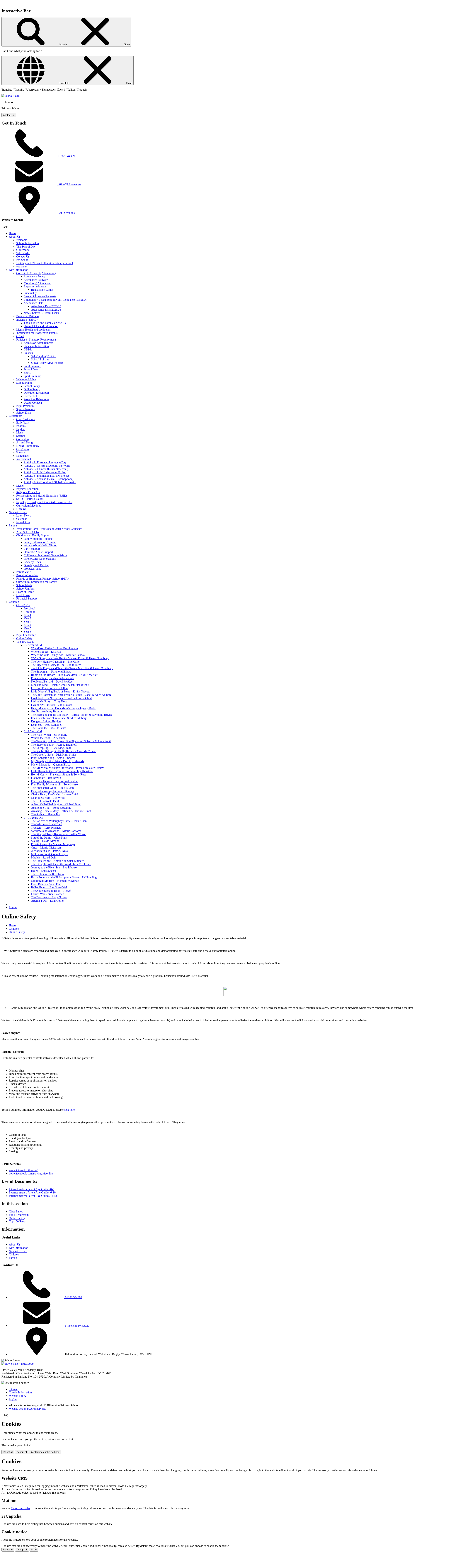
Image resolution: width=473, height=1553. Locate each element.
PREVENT (30, 396)
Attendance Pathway (36, 279)
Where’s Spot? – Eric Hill (46, 651)
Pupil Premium (32, 366)
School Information (27, 243)
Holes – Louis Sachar (43, 870)
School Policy (32, 386)
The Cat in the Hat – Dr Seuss (48, 728)
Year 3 (27, 621)
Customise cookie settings (45, 1452)
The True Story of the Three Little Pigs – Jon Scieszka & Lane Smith (71, 741)
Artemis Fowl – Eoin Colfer (47, 900)
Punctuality (30, 293)
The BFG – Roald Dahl (45, 801)
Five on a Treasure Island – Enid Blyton (54, 781)
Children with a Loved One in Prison (45, 555)
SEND (28, 372)
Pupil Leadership (26, 635)
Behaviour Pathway (27, 316)
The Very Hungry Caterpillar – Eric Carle (55, 661)
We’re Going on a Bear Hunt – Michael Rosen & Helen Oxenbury (70, 658)
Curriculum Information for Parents (36, 581)
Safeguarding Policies (43, 356)
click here (69, 1109)
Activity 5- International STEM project (46, 475)
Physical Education (27, 488)
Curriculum (15, 415)
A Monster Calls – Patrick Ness (49, 850)
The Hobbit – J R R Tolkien (47, 874)
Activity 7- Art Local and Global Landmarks (50, 482)
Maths (19, 432)
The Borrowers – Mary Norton (49, 897)
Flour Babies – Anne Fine (46, 884)
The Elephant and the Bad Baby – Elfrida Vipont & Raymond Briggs (71, 714)
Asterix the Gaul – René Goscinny (51, 807)
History (20, 452)
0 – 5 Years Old (33, 645)
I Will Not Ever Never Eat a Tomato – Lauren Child (61, 698)
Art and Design (25, 442)
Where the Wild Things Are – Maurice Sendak (58, 655)
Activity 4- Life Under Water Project (45, 472)
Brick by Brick (32, 562)
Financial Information (36, 346)
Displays (21, 508)
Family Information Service (40, 542)
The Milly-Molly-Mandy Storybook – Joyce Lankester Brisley (67, 767)
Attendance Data (33, 303)
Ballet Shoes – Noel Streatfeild (49, 887)
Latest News (23, 515)
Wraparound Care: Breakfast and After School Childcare (49, 528)
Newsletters (23, 522)
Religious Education (28, 492)
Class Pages (23, 605)
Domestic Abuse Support (38, 552)
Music (19, 485)
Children (14, 601)
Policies (28, 352)
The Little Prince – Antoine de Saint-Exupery (57, 860)
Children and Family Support (33, 535)
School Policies (40, 359)
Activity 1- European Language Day (45, 462)
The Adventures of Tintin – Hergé (51, 890)
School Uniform (25, 588)
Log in (13, 907)
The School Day (25, 246)
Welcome (21, 239)
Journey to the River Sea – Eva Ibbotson (54, 867)
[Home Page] (10, 95)
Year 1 (27, 615)
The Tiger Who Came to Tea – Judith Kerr (56, 664)
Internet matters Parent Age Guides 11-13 (33, 1195)
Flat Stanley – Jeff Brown (46, 777)
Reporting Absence (35, 286)
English (20, 429)
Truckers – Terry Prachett (46, 827)
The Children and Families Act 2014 (45, 322)
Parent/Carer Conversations (40, 558)
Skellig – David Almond (45, 840)
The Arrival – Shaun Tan (45, 814)
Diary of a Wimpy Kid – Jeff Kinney (52, 791)
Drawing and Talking (36, 565)
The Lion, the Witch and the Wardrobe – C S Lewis (61, 864)
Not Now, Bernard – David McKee (51, 681)
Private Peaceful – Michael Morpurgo (53, 844)
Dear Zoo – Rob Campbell (46, 724)
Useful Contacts (33, 402)
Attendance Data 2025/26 (46, 309)
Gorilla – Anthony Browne (46, 711)
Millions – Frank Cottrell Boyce (49, 854)
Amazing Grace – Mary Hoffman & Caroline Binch (61, 811)
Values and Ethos (26, 379)
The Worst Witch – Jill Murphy (49, 734)
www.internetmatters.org (23, 1170)
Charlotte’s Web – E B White (48, 797)
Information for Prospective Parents (36, 332)
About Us (14, 236)
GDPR (28, 349)
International (23, 459)
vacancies (22, 266)
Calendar (21, 518)
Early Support (32, 548)
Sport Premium (32, 376)
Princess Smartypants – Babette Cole (52, 678)
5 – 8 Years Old (33, 731)
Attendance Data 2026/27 (46, 306)
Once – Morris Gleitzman (46, 847)
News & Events (18, 512)
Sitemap (13, 1389)
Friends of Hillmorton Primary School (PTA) (42, 578)
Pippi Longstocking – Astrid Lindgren (53, 757)
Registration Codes (42, 289)
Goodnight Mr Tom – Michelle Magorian (55, 880)
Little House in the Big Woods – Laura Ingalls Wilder (62, 771)
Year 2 (27, 618)
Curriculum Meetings (28, 505)
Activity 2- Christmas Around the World (47, 465)
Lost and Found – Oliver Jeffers (49, 688)
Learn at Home (25, 591)
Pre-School (22, 259)
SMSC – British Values (29, 498)
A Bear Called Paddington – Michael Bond (56, 804)
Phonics (20, 425)
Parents (13, 525)
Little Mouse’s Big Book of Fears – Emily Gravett (60, 691)
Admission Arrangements (38, 342)
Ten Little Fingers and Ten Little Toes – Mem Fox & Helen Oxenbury (72, 668)
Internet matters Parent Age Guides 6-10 (32, 1192)
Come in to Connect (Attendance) (36, 273)
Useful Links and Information (41, 326)
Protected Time (32, 568)
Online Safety (32, 389)
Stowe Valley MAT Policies (47, 362)
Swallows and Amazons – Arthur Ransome (56, 830)
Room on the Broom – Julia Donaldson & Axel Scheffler (64, 674)
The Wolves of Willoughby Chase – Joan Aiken (59, 821)
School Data (31, 369)
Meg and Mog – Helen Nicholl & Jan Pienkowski (60, 684)
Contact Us (22, 256)
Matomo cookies (20, 1508)
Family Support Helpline (38, 538)
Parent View (23, 571)
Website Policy (17, 1395)
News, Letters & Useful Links (41, 313)
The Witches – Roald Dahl (46, 824)
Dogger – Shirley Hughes (46, 721)
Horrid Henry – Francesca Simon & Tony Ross (58, 774)
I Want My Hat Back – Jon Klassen (51, 704)
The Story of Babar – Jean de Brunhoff (54, 744)
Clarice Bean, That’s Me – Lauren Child (54, 794)
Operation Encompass (36, 392)
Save (34, 1549)
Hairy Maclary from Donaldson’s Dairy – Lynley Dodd (63, 708)
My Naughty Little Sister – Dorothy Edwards (57, 761)
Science (20, 435)
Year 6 (27, 631)
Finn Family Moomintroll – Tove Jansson (55, 784)
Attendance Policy (34, 276)
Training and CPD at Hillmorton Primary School (44, 263)
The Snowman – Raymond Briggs (51, 671)
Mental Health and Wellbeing (33, 329)
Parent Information (27, 575)
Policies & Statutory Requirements (36, 339)
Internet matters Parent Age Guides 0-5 (31, 1189)
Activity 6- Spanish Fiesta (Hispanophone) (48, 479)
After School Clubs (27, 532)
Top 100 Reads (25, 641)
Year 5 (27, 628)
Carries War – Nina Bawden (47, 894)
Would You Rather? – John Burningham (54, 648)
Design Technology (27, 445)
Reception (29, 611)
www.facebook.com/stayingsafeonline (31, 1173)
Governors (22, 249)
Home (12, 233)
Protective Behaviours (36, 399)
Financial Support (26, 598)
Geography (22, 449)
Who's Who (23, 253)
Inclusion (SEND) (27, 319)
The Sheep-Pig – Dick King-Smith (51, 747)
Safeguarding (24, 382)
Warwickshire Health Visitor (40, 545)
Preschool (29, 608)
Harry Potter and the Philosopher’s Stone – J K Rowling (64, 877)
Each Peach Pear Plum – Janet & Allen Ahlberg (58, 718)
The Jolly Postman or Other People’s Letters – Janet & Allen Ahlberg (71, 694)
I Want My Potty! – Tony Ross (49, 701)
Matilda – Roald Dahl (43, 857)
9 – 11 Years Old (33, 817)
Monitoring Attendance (37, 283)
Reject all (8, 1452)
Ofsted (20, 336)
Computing (22, 439)
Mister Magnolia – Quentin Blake (50, 764)
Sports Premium (25, 409)
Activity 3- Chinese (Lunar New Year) (46, 469)
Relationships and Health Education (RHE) (41, 495)
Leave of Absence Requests (40, 296)
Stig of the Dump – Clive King (49, 837)
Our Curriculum (25, 419)
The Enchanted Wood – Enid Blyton (52, 787)
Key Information (18, 269)
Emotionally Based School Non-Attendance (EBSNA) (55, 299)
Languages (22, 455)
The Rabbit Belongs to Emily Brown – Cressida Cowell (63, 751)
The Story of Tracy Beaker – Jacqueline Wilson (58, 834)
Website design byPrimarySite (27, 1408)
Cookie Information (20, 1392)
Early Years (23, 422)
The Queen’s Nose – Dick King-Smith (53, 754)
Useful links (23, 595)
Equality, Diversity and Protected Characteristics (44, 502)
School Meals (24, 585)
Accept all (22, 1452)
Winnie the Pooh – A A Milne (48, 738)
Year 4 (27, 625)
